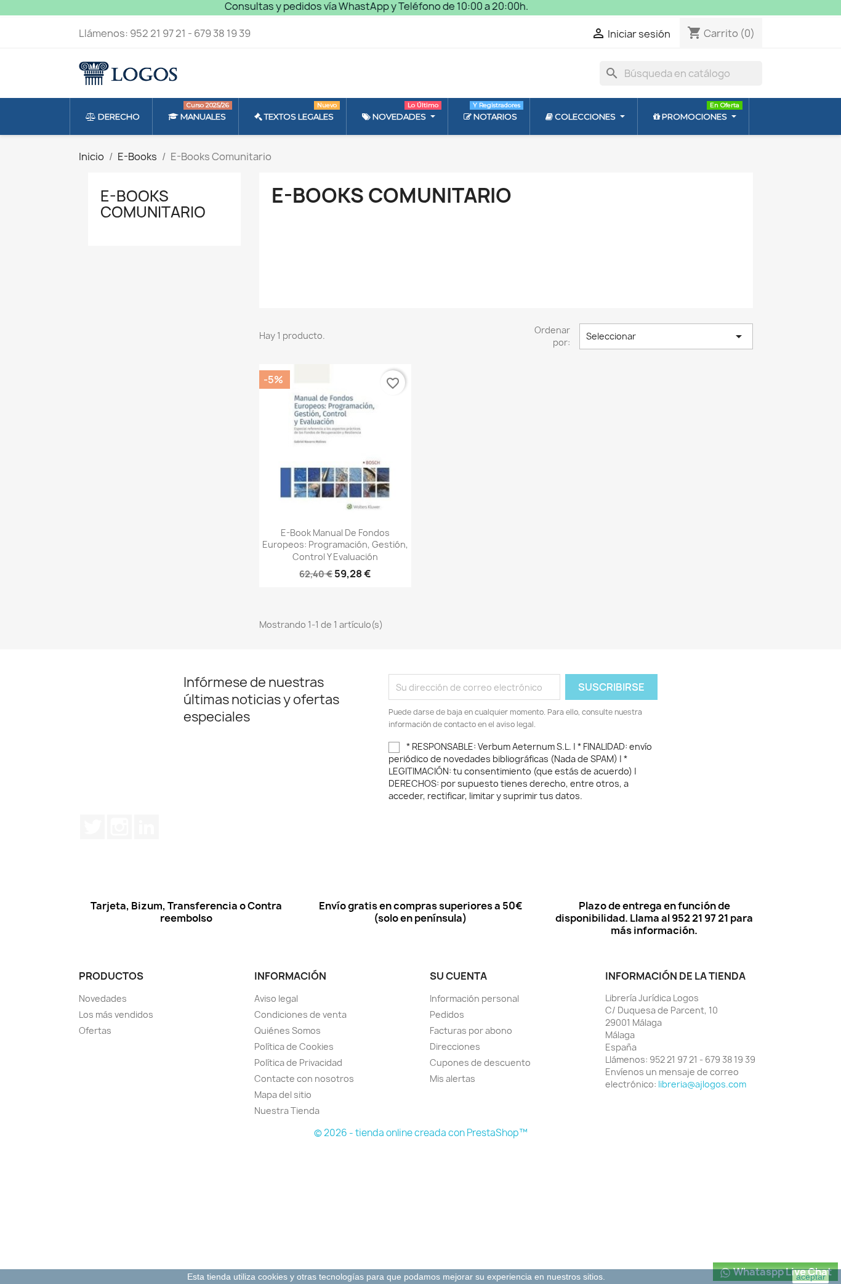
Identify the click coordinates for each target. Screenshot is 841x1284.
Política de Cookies (294, 1046)
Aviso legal (276, 998)
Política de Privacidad (298, 1062)
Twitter (92, 827)
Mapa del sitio (283, 1094)
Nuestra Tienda (287, 1110)
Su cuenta (458, 976)
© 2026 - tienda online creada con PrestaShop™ (421, 1132)
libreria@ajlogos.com (702, 1084)
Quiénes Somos (287, 1030)
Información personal (474, 998)
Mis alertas (452, 1078)
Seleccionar (666, 336)
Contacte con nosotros (304, 1078)
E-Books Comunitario (153, 203)
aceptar (811, 1277)
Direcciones (455, 1046)
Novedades (103, 998)
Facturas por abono (471, 1030)
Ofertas (95, 1030)
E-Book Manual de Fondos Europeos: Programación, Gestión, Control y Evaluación (335, 545)
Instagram (119, 827)
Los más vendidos (116, 1014)
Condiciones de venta (300, 1014)
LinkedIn (146, 827)
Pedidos (447, 1014)
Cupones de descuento (480, 1062)
